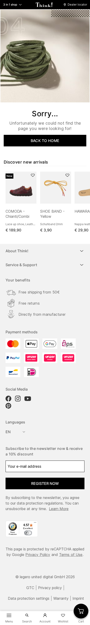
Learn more (59, 508)
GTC (30, 587)
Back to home (45, 140)
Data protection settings (28, 598)
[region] (47, 202)
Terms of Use (71, 554)
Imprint (78, 598)
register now (45, 483)
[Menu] (35, 523)
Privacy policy (50, 587)
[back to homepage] (44, 4)
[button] (76, 4)
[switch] (28, 533)
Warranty (61, 598)
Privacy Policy (37, 554)
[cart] (81, 611)
